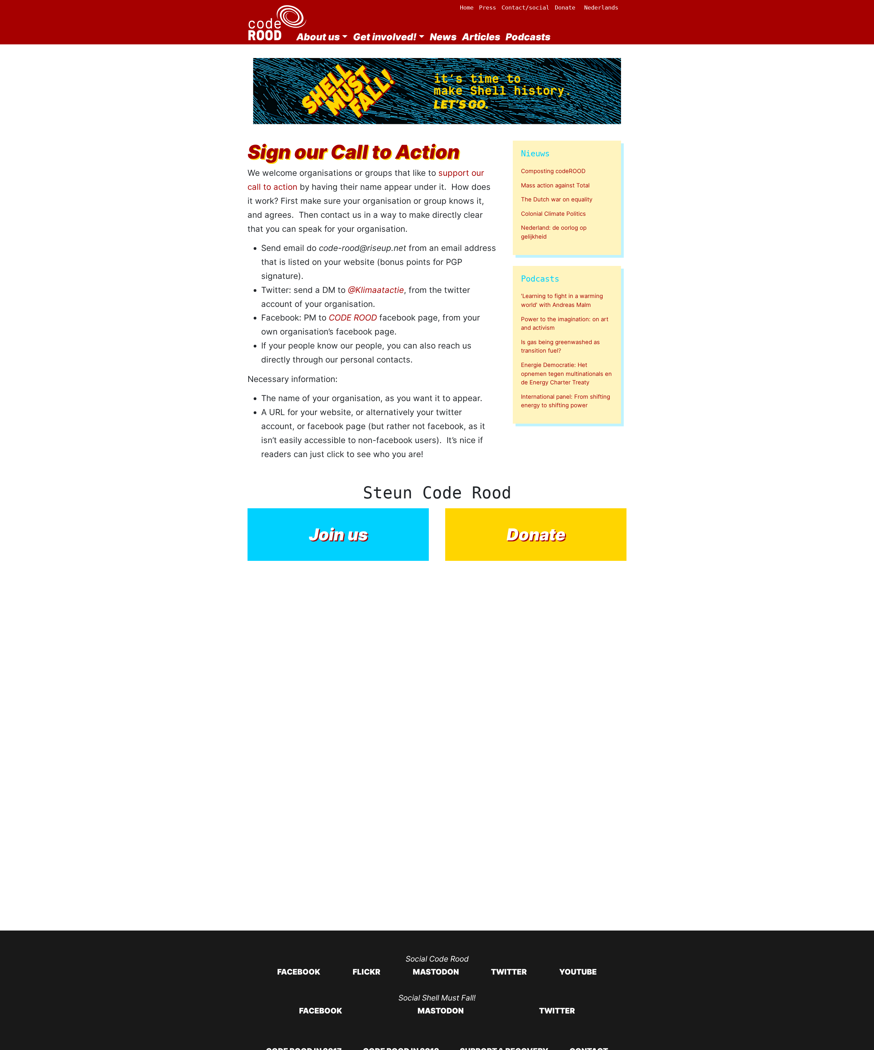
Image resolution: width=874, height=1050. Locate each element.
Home (467, 7)
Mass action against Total (555, 185)
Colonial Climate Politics (553, 213)
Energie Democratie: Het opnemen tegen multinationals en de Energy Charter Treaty (566, 373)
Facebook (298, 971)
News (443, 37)
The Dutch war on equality (556, 199)
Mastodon (436, 971)
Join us (338, 534)
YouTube (578, 971)
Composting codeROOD (553, 171)
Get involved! (385, 37)
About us (318, 37)
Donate (565, 7)
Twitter (509, 971)
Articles (481, 37)
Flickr (366, 971)
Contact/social (525, 7)
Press (487, 7)
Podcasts (528, 37)
